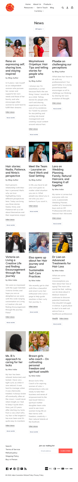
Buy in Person (11, 459)
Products (49, 4)
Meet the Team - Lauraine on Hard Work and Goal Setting (38, 171)
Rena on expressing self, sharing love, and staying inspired (15, 67)
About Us (37, 4)
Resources (29, 7)
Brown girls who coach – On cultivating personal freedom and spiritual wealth (39, 363)
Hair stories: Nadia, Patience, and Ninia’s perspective (16, 171)
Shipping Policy (12, 456)
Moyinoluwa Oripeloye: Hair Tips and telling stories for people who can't (38, 69)
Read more (11, 117)
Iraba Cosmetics (17, 475)
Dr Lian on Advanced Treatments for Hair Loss (61, 261)
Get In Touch (42, 7)
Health (55, 318)
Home (28, 4)
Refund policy (11, 453)
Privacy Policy (38, 475)
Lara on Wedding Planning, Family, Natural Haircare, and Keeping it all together (61, 176)
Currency (39, 11)
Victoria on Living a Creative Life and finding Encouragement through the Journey (15, 266)
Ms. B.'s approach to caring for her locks (14, 360)
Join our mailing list (46, 446)
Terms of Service (13, 449)
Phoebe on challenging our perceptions (62, 64)
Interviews (10, 112)
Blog (52, 7)
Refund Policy (29, 475)
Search (8, 446)
